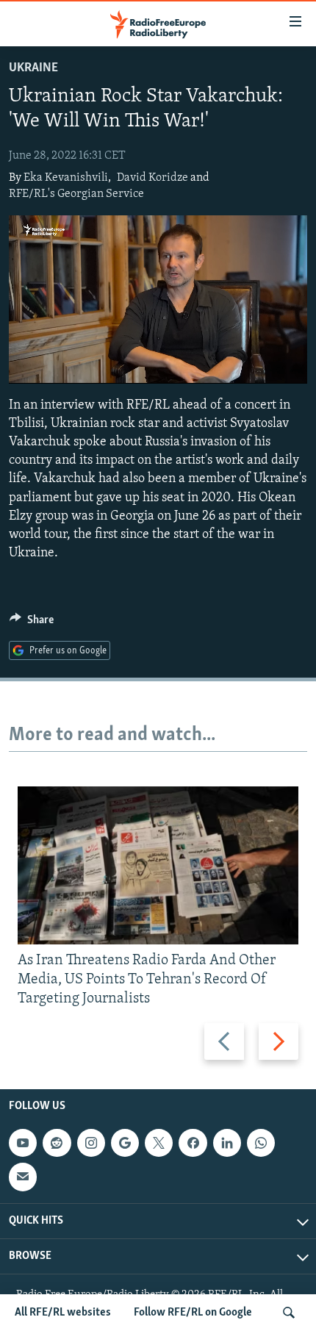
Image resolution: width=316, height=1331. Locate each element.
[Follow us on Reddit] (57, 1143)
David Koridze (152, 178)
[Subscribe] (23, 1177)
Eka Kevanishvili (66, 178)
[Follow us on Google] (125, 1143)
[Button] (32, 623)
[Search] (289, 1312)
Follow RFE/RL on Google (193, 1313)
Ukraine (33, 68)
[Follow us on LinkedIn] (227, 1143)
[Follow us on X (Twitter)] (159, 1143)
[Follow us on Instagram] (91, 1143)
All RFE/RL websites (63, 1313)
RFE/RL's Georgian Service (76, 194)
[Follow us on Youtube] (23, 1143)
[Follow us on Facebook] (193, 1143)
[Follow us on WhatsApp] (261, 1143)
